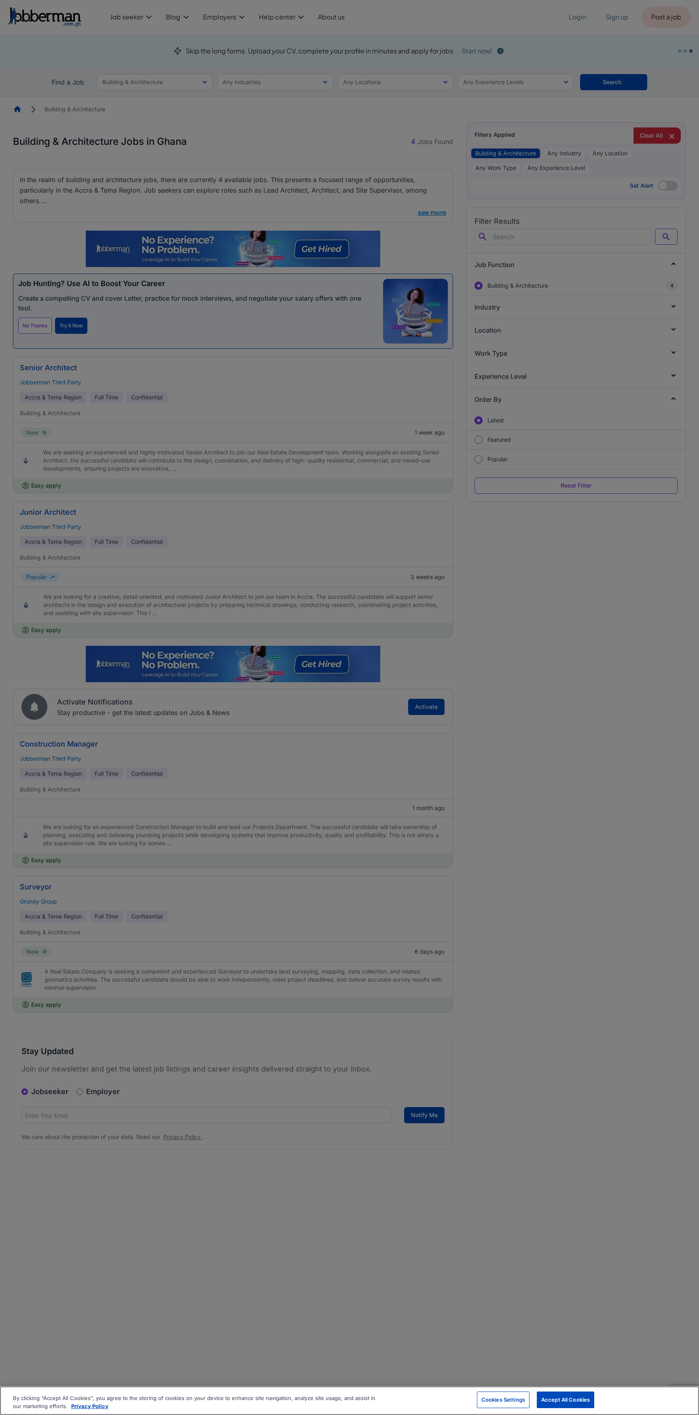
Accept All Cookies (565, 1399)
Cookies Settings (503, 1399)
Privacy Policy (89, 1406)
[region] (349, 1400)
